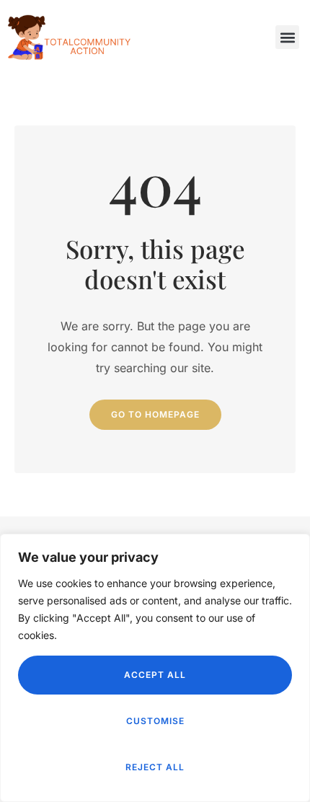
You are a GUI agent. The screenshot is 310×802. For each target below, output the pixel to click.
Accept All (155, 674)
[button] (287, 37)
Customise (155, 720)
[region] (155, 668)
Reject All (155, 767)
